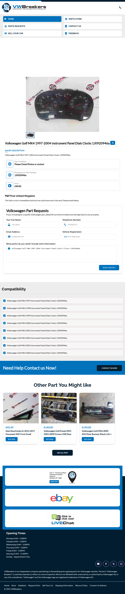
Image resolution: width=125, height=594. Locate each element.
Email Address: (13, 232)
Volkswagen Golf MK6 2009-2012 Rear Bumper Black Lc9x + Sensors (97, 432)
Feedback (22, 585)
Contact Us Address (98, 585)
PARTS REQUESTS (16, 26)
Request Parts (34, 585)
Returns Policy (81, 585)
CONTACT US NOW (109, 368)
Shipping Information (64, 585)
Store (13, 585)
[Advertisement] (62, 56)
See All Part (62, 453)
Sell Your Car (47, 585)
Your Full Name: (13, 220)
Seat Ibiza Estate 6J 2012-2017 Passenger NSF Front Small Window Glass (20, 432)
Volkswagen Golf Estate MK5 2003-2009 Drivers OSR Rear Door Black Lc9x (57, 432)
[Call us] (120, 10)
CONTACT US (75, 26)
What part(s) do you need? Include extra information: (31, 244)
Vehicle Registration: (72, 232)
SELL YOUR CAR (15, 33)
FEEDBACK (74, 33)
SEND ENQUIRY (109, 268)
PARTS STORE (75, 19)
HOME (11, 19)
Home (6, 585)
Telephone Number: (71, 220)
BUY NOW (11, 439)
